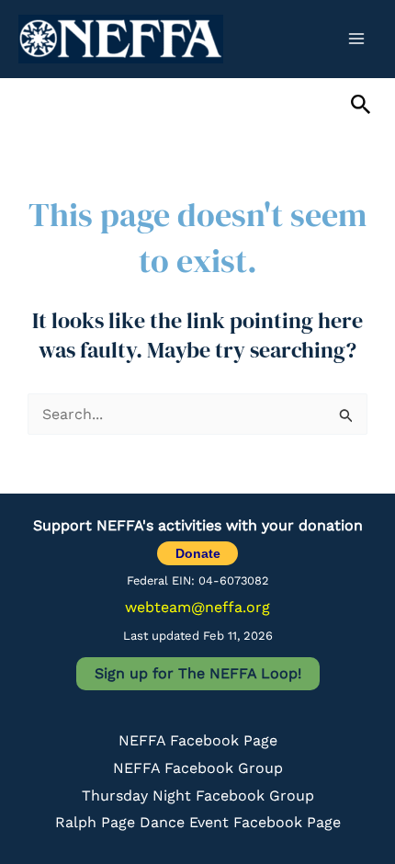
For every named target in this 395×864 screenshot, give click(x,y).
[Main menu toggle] (356, 38)
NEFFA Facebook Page (197, 740)
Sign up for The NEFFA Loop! (198, 673)
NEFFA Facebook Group (198, 768)
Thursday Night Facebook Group (198, 795)
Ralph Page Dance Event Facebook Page (198, 822)
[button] (361, 105)
